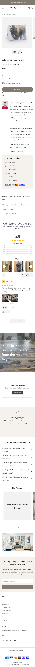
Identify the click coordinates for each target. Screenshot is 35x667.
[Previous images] (4, 266)
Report (12, 307)
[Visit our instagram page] (7, 641)
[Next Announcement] (33, 2)
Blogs (3, 617)
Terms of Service (6, 610)
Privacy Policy (6, 607)
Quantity (4, 75)
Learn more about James (16, 151)
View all (16, 528)
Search (3, 601)
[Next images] (30, 266)
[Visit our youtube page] (15, 641)
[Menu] (3, 8)
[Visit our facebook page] (2, 641)
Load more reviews (17, 321)
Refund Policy (6, 604)
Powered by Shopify (17, 662)
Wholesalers (5, 614)
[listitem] (17, 2)
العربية (16, 653)
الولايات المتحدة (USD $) (16, 650)
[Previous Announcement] (2, 2)
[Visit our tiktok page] (11, 641)
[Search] (32, 8)
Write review (17, 392)
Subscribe (17, 587)
